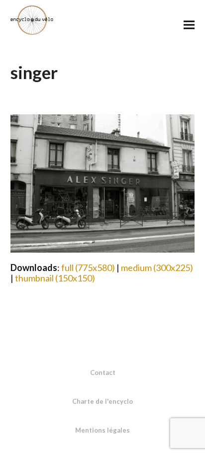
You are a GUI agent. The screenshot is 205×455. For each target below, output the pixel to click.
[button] (189, 24)
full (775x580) (88, 267)
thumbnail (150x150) (55, 278)
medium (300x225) (157, 267)
